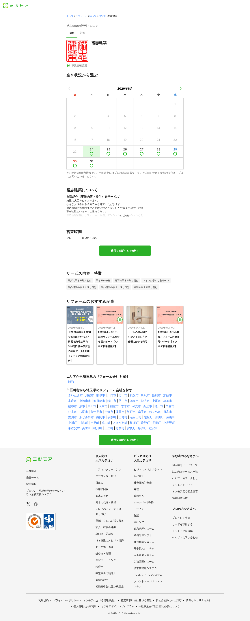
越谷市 (72, 406)
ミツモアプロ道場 (182, 530)
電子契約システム (144, 548)
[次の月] (181, 88)
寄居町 (120, 428)
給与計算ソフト (143, 535)
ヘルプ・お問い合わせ (185, 478)
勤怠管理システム (144, 528)
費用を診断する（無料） (125, 250)
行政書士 (139, 475)
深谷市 (145, 401)
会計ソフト (140, 522)
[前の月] (69, 88)
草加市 (167, 401)
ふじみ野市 (86, 417)
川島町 (83, 422)
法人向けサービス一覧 (185, 471)
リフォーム (81, 15)
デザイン (139, 508)
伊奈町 (111, 417)
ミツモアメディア (182, 484)
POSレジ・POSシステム (148, 574)
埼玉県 (93, 15)
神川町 (97, 428)
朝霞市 (114, 406)
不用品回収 (102, 489)
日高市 (167, 412)
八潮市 (83, 412)
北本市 (72, 412)
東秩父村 (74, 428)
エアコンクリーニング (108, 469)
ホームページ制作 (144, 502)
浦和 (71, 382)
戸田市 (91, 406)
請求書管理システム (145, 568)
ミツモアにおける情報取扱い (99, 600)
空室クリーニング (106, 560)
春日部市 (99, 401)
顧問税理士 (102, 579)
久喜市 (170, 406)
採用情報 (31, 484)
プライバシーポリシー (66, 600)
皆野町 (145, 422)
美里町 (86, 428)
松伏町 (153, 428)
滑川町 (159, 417)
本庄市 (72, 401)
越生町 (148, 417)
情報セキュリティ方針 (199, 600)
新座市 (147, 406)
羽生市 (123, 401)
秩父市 (102, 15)
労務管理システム (144, 561)
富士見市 (96, 412)
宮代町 (131, 428)
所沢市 (145, 395)
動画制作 (139, 495)
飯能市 (156, 395)
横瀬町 (134, 422)
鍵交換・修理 (103, 553)
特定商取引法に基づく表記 (136, 600)
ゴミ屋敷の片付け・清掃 (110, 540)
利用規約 (43, 600)
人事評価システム (144, 554)
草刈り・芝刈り (104, 533)
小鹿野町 (169, 422)
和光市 (136, 406)
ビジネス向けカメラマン (148, 469)
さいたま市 (75, 395)
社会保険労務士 (143, 482)
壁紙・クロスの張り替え (110, 520)
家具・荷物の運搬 (106, 527)
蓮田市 (120, 412)
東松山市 (85, 401)
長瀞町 (156, 422)
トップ (70, 15)
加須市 (167, 395)
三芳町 (123, 417)
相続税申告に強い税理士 (110, 586)
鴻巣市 (134, 401)
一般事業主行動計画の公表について (159, 606)
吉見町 (94, 422)
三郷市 (109, 412)
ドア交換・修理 (104, 546)
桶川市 (158, 406)
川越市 (89, 395)
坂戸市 (131, 412)
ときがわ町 (120, 422)
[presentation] (71, 33)
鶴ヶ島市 (155, 412)
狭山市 (111, 401)
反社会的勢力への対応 (169, 600)
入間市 (103, 406)
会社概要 (31, 470)
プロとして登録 (181, 517)
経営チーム (32, 477)
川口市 (111, 395)
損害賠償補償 (180, 497)
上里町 (109, 428)
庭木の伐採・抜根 (106, 502)
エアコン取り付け (106, 475)
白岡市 (100, 417)
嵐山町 (170, 417)
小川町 (72, 422)
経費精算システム (144, 541)
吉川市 (72, 417)
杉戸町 (142, 428)
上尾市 (156, 401)
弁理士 (137, 489)
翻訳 (136, 515)
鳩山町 (106, 422)
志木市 (125, 406)
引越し (99, 482)
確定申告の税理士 (106, 573)
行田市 (123, 395)
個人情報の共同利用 (84, 606)
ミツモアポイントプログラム (117, 606)
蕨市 (82, 406)
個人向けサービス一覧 (185, 465)
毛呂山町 (135, 417)
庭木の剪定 (102, 495)
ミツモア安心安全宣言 (185, 491)
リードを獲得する (182, 524)
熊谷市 (100, 395)
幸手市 (142, 412)
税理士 (99, 566)
